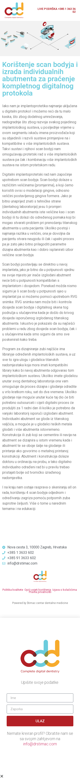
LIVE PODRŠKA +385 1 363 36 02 (57, 10)
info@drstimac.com (40, 744)
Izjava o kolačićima (64, 589)
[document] (40, 698)
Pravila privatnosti (40, 592)
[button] (40, 776)
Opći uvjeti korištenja (37, 589)
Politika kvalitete (12, 589)
